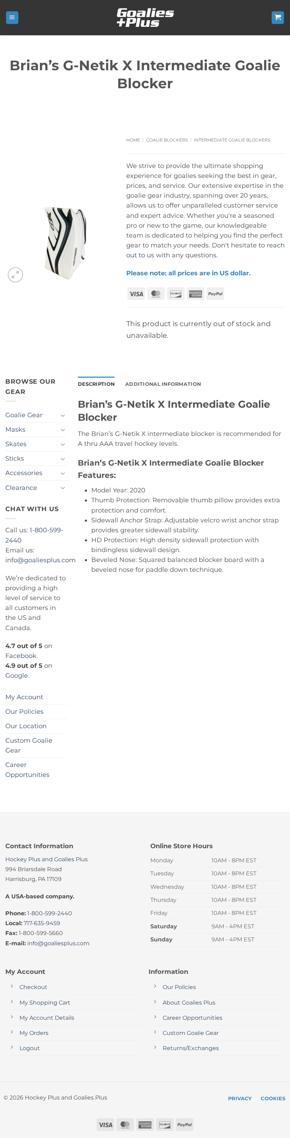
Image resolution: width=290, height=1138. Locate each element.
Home (133, 140)
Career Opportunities (27, 769)
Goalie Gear (23, 415)
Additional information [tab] (163, 384)
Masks (15, 429)
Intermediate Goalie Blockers (232, 140)
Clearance (21, 487)
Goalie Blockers (167, 140)
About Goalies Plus (189, 1002)
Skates (16, 444)
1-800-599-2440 (49, 913)
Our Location (26, 726)
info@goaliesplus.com (40, 560)
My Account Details (46, 1017)
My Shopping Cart (44, 1002)
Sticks (14, 458)
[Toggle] (63, 415)
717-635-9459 (42, 923)
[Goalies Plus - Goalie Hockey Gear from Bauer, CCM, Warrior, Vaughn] (145, 18)
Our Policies (24, 711)
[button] (12, 17)
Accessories (23, 473)
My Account (24, 697)
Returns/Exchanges (191, 1048)
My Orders (33, 1033)
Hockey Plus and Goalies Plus (46, 859)
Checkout (33, 987)
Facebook (20, 655)
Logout (29, 1048)
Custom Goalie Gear (28, 745)
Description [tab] (96, 384)
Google (16, 675)
